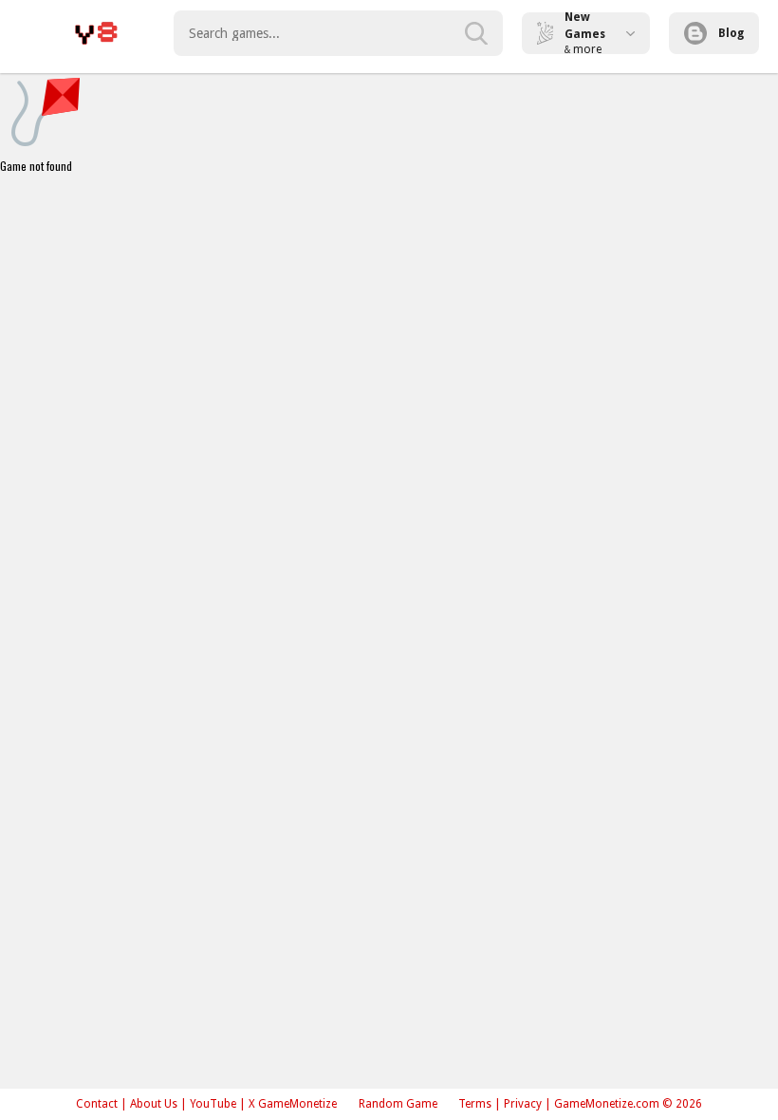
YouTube (213, 1104)
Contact (97, 1104)
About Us (153, 1104)
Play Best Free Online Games (96, 33)
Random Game (398, 1104)
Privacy (523, 1104)
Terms (474, 1104)
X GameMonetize (293, 1104)
